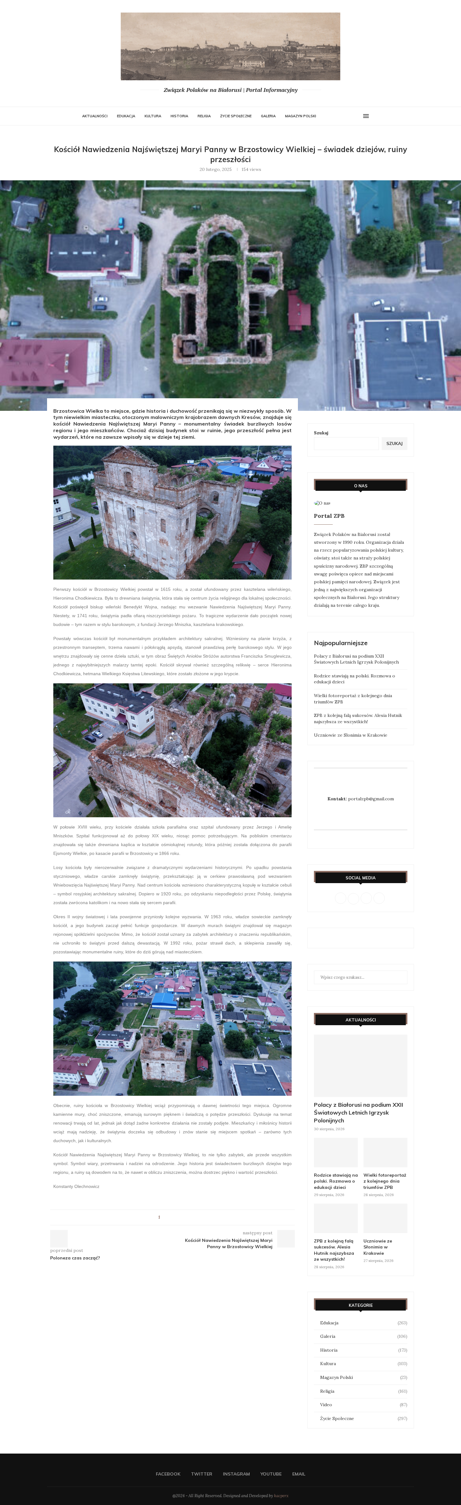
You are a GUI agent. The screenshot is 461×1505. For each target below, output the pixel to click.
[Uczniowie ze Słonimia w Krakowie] (385, 1218)
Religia (204, 116)
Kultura (153, 116)
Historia (179, 116)
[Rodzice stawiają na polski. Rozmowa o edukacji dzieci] (336, 1152)
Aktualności (95, 116)
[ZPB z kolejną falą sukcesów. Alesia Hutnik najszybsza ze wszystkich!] (336, 1218)
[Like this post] (163, 1217)
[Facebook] (331, 116)
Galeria (268, 116)
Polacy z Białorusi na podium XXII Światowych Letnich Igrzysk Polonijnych (356, 659)
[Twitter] (338, 116)
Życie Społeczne (236, 116)
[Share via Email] (182, 1217)
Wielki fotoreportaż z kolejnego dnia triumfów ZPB (384, 1181)
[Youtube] (350, 116)
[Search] (376, 116)
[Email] (356, 116)
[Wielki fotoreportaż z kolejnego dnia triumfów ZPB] (385, 1152)
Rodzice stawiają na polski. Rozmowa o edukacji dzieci (336, 1181)
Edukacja (126, 116)
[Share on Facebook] (170, 1217)
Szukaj (321, 433)
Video (363, 1404)
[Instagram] (344, 116)
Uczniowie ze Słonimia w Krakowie (350, 735)
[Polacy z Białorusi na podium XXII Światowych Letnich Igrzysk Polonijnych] (360, 1066)
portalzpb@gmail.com (371, 799)
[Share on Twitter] (176, 1217)
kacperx (281, 1495)
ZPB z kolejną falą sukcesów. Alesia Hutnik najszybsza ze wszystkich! (358, 718)
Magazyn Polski (300, 116)
